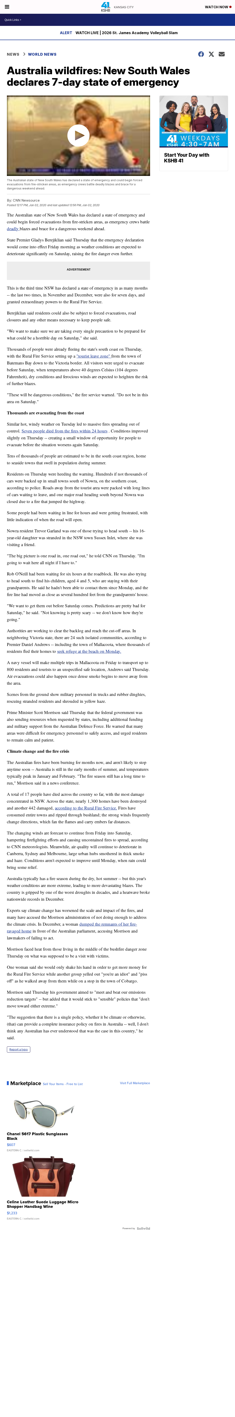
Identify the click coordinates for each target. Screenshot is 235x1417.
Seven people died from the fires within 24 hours (64, 431)
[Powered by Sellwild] (143, 1228)
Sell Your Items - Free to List (63, 1084)
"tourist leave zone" (93, 356)
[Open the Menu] (7, 7)
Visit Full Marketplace (135, 1083)
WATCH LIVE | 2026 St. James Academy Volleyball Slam (127, 32)
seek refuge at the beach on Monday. (89, 651)
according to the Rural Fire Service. (86, 808)
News (13, 54)
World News (42, 54)
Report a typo (18, 1049)
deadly (13, 228)
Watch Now (217, 7)
